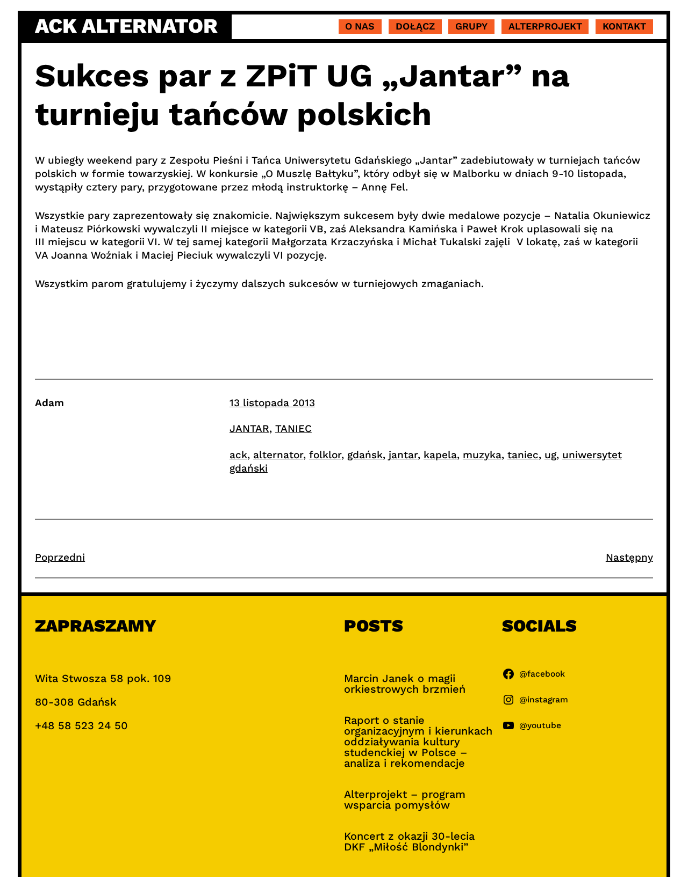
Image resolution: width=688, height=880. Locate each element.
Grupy (471, 26)
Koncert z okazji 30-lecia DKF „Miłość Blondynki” (409, 841)
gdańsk (365, 455)
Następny (629, 557)
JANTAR (249, 428)
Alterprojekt (545, 26)
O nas (360, 26)
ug (550, 455)
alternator (278, 455)
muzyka (482, 455)
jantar (403, 455)
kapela (440, 455)
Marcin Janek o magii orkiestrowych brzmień (404, 683)
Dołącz (415, 26)
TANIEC (293, 428)
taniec (523, 455)
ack (238, 455)
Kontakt (624, 26)
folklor (325, 455)
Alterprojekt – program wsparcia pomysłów (404, 799)
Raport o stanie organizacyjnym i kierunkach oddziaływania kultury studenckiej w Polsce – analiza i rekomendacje (418, 741)
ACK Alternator (126, 26)
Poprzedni (60, 557)
